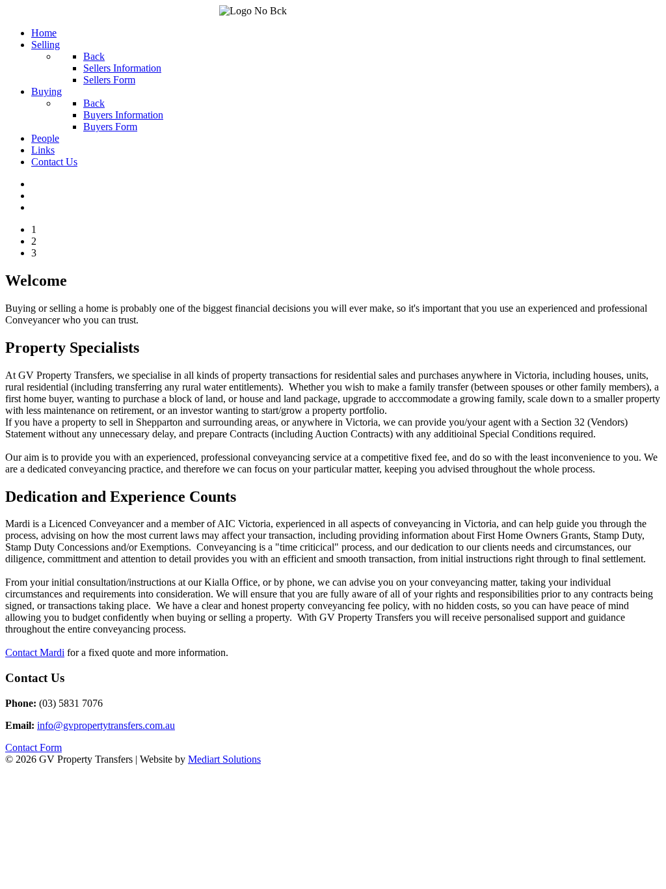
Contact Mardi (34, 652)
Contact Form (33, 747)
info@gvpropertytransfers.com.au (106, 725)
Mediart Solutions (224, 759)
